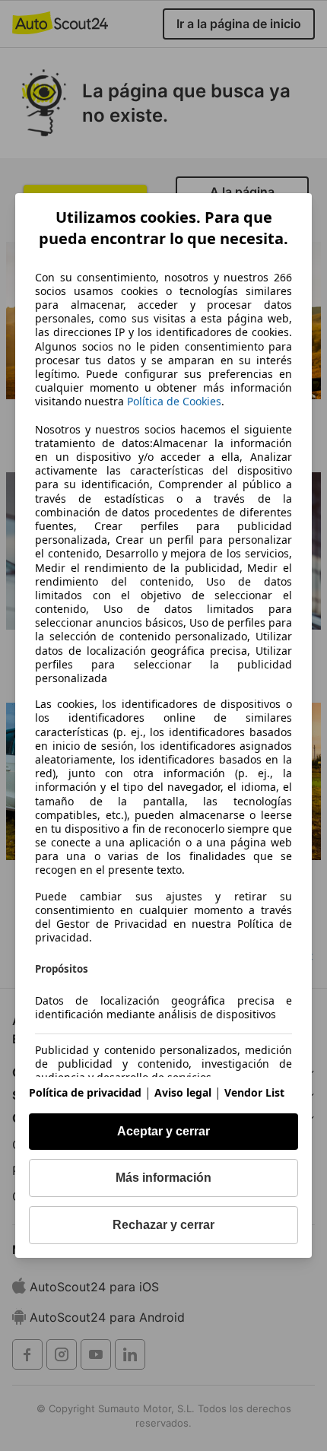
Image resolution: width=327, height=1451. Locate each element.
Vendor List (254, 1092)
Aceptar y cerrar (163, 1131)
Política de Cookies (174, 401)
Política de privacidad (85, 1092)
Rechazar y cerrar (163, 1224)
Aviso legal (182, 1092)
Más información (163, 1177)
